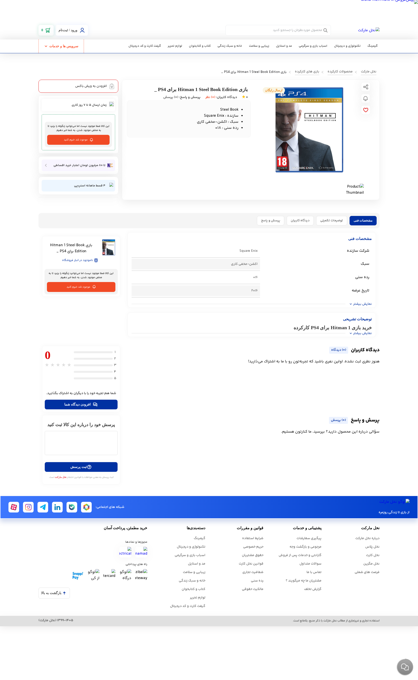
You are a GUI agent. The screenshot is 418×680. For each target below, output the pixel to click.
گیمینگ (372, 46)
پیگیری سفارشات (309, 538)
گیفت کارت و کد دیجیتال (144, 46)
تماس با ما (313, 572)
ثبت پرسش (78, 467)
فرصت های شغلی (367, 572)
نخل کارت (373, 555)
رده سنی (257, 580)
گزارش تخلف (312, 589)
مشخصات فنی (363, 220)
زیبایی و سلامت (259, 46)
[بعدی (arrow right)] (409, 340)
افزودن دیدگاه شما (77, 404)
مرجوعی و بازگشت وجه (305, 547)
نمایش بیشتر (362, 304)
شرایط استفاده (252, 538)
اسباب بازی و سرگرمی (313, 46)
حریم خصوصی (253, 547)
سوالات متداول (310, 563)
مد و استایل (284, 46)
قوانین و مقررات (250, 528)
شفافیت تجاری (252, 572)
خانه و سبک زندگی (229, 46)
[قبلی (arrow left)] (8, 340)
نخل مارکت (61, 477)
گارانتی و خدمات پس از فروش (300, 555)
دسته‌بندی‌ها (196, 528)
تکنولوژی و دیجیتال (347, 46)
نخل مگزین (371, 563)
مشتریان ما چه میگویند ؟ (303, 580)
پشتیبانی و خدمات (307, 528)
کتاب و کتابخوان (200, 46)
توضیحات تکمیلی (331, 220)
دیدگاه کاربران (300, 220)
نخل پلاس (372, 547)
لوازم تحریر (175, 46)
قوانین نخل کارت (251, 563)
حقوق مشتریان (252, 555)
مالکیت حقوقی (252, 589)
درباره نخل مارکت (367, 538)
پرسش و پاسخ (270, 220)
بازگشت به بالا (51, 593)
